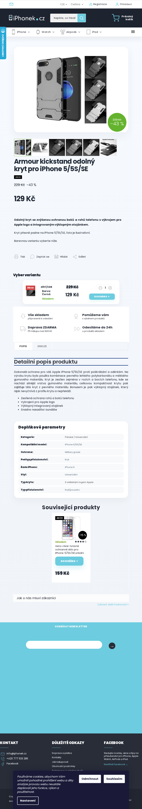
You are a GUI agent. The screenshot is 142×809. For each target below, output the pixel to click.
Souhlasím (114, 779)
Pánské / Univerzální (76, 437)
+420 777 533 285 (17, 758)
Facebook (12, 763)
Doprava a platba (62, 753)
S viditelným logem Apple (79, 482)
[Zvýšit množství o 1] (110, 288)
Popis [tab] (23, 346)
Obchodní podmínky (63, 766)
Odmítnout (90, 779)
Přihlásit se (112, 646)
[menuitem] (20, 32)
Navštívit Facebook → (116, 764)
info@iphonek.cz (16, 753)
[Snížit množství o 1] (100, 288)
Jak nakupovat (60, 761)
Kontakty (56, 757)
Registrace (100, 4)
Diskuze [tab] (42, 346)
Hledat (83, 18)
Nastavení (28, 801)
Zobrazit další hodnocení (112, 604)
